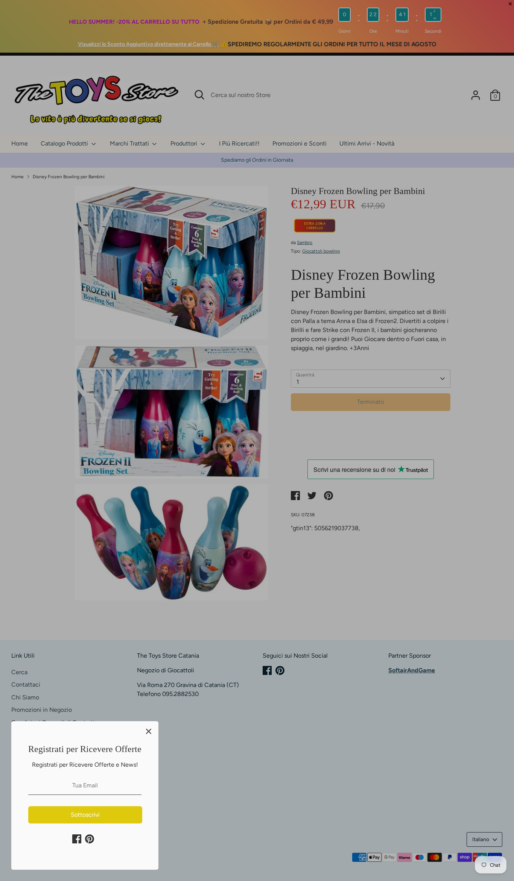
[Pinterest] (89, 838)
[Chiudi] (148, 731)
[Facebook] (76, 838)
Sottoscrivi (85, 814)
